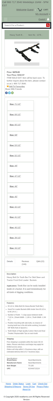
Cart (34, 384)
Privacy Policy (43, 386)
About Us (26, 389)
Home (8, 384)
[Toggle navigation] (5, 19)
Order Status (18, 384)
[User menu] (48, 19)
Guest (30, 9)
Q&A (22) (40, 261)
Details (10, 261)
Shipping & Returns (12, 386)
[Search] (48, 25)
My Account (41, 14)
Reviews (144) (25, 262)
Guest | (42, 19)
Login (28, 384)
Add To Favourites (17, 86)
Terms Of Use (29, 386)
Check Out (42, 384)
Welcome (21, 9)
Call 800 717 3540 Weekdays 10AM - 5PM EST (25, 4)
